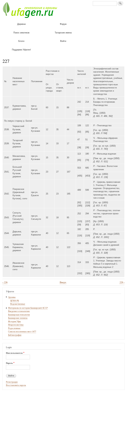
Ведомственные (17, 304)
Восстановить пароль (16, 385)
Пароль (9, 363)
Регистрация (12, 381)
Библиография (14, 335)
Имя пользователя (14, 353)
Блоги (21, 40)
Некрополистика (15, 324)
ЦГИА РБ (14, 300)
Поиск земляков (21, 32)
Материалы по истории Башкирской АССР (28, 307)
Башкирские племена (17, 318)
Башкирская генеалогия (19, 314)
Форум (63, 23)
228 (122, 282)
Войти (63, 40)
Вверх (63, 282)
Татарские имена (63, 32)
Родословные (14, 328)
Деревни (21, 23)
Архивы (12, 297)
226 (4, 282)
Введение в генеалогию (19, 311)
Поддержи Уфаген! (21, 49)
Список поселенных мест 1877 (22, 331)
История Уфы (14, 321)
